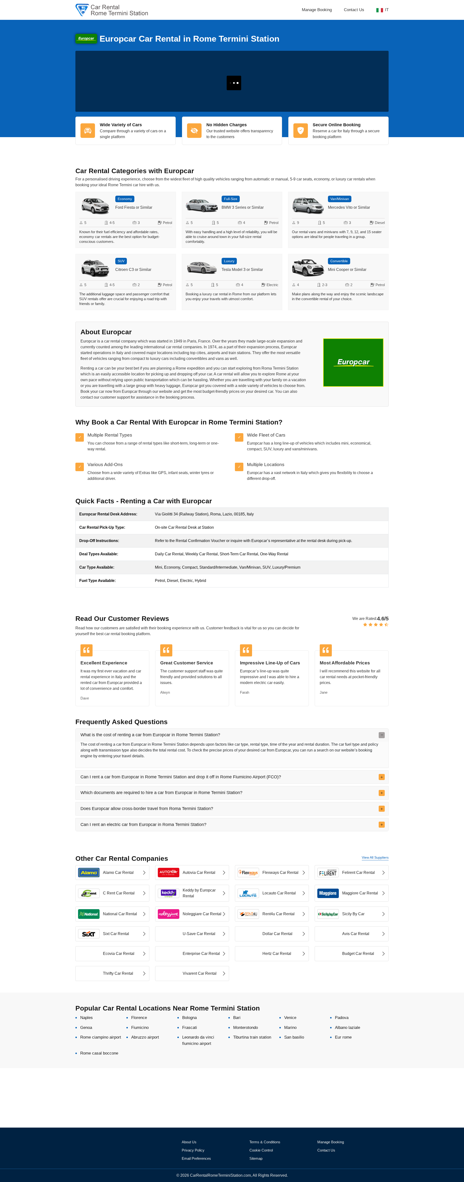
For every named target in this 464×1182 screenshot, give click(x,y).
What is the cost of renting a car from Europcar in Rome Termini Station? (150, 734)
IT (387, 9)
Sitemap (255, 1158)
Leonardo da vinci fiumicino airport (198, 1040)
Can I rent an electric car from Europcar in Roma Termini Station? (143, 824)
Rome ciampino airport (100, 1037)
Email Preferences (196, 1158)
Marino (290, 1027)
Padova (341, 1017)
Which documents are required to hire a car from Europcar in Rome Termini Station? (161, 792)
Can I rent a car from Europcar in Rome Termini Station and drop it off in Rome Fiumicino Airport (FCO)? (180, 776)
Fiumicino (140, 1027)
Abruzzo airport (145, 1037)
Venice (290, 1017)
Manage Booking (317, 9)
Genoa (86, 1027)
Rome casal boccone (99, 1053)
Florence (139, 1017)
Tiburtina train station (252, 1037)
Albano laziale (347, 1027)
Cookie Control (261, 1150)
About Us (189, 1142)
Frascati (189, 1027)
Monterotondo (245, 1027)
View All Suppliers (375, 857)
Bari (236, 1017)
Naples (86, 1017)
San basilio (294, 1037)
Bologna (189, 1017)
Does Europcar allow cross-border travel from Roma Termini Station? (146, 808)
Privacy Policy (193, 1150)
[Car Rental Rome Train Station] (125, 10)
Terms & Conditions (264, 1142)
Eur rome (343, 1037)
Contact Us (354, 9)
